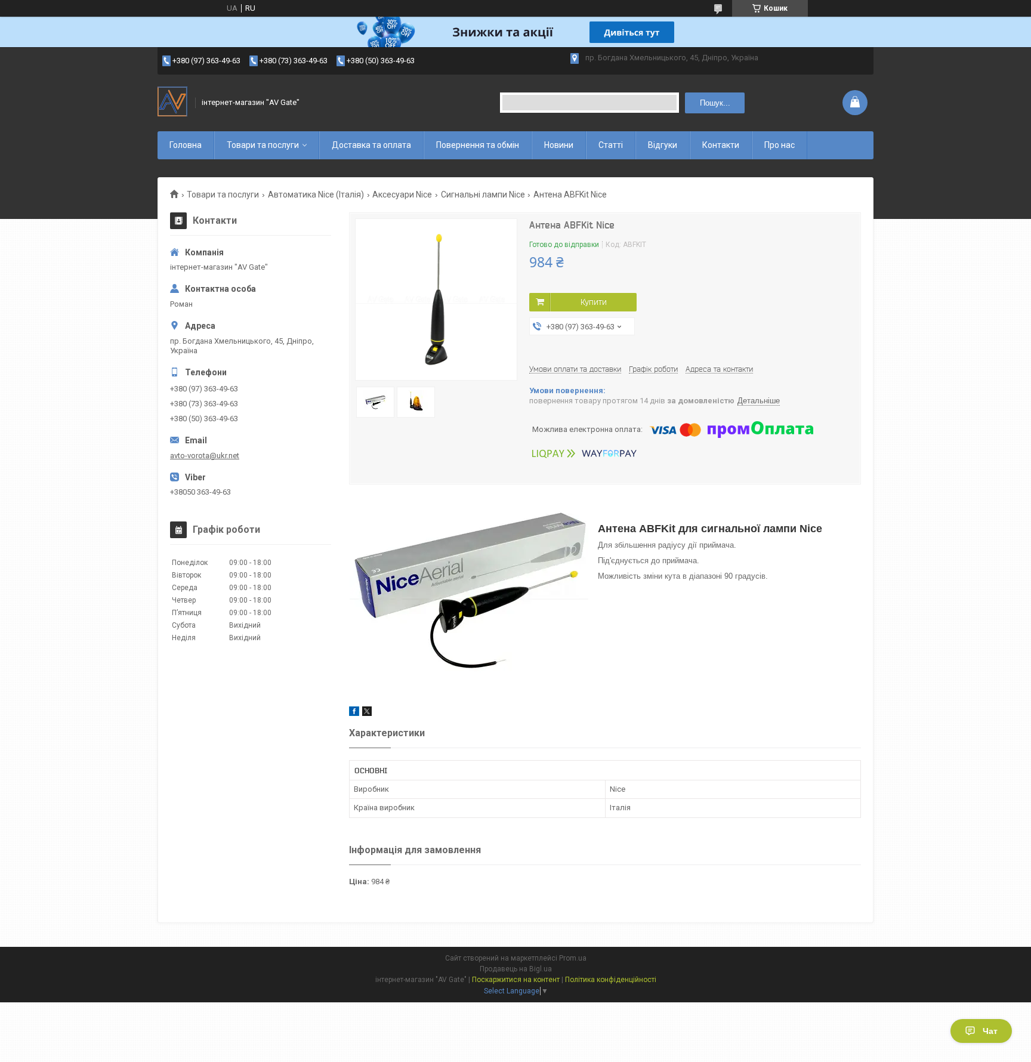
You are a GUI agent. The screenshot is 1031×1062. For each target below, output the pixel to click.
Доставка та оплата (371, 145)
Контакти (720, 145)
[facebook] (354, 713)
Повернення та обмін (477, 145)
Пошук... (715, 102)
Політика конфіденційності (610, 979)
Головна (185, 145)
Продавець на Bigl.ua (516, 969)
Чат (990, 1031)
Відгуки (662, 145)
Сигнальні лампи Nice (483, 194)
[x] (367, 713)
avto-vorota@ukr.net (204, 455)
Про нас (779, 145)
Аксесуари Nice (402, 194)
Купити (594, 302)
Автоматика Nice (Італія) (316, 194)
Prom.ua (573, 958)
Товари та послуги (263, 145)
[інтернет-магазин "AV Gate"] (172, 103)
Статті (610, 145)
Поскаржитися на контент (516, 979)
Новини (558, 145)
